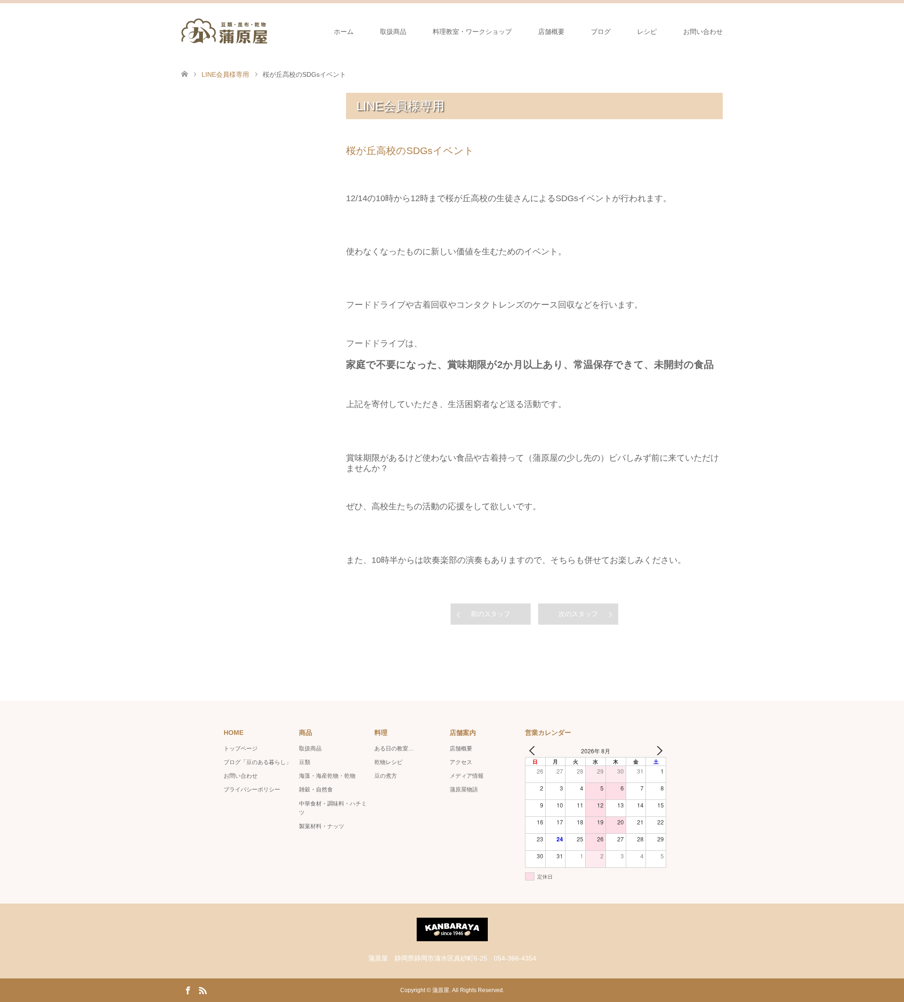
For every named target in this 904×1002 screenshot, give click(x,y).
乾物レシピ (388, 762)
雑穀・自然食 (316, 789)
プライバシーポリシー (252, 789)
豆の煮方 (385, 776)
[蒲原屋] (224, 31)
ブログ (601, 31)
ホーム (344, 31)
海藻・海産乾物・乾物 (327, 776)
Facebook (188, 989)
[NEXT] (657, 750)
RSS (202, 989)
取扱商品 (393, 31)
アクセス (461, 762)
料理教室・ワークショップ (472, 31)
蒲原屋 (440, 990)
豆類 (304, 762)
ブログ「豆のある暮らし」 (257, 762)
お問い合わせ (703, 31)
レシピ (647, 31)
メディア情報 (467, 776)
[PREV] (534, 750)
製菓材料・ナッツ (321, 826)
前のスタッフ (490, 614)
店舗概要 (551, 31)
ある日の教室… (394, 748)
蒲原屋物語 (464, 789)
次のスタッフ (578, 614)
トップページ (241, 748)
